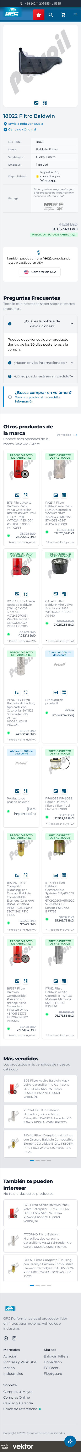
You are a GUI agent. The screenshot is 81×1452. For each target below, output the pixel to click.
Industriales (13, 1374)
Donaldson (53, 1362)
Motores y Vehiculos (20, 1362)
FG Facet (51, 1368)
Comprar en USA (43, 272)
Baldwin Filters (56, 1356)
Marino (9, 1368)
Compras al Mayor (18, 1392)
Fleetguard (53, 1374)
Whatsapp (48, 180)
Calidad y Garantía (18, 1403)
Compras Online (16, 1397)
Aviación (10, 1356)
